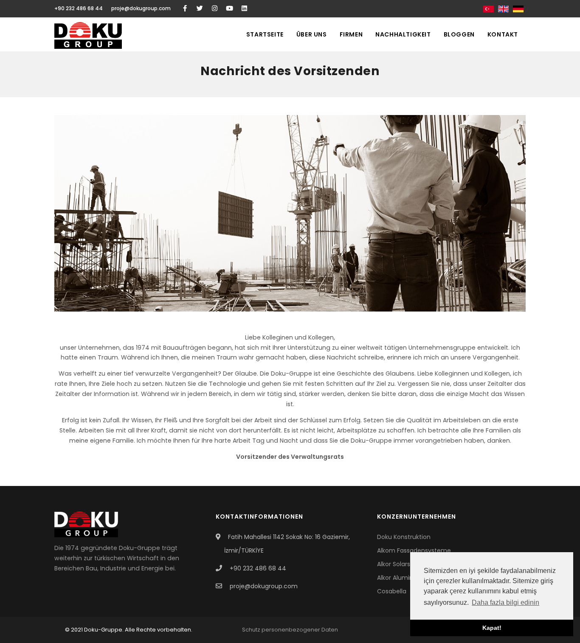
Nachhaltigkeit (403, 34)
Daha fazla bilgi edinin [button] (505, 602)
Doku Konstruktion (404, 537)
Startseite (265, 34)
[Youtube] (229, 8)
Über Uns (311, 34)
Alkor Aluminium (401, 577)
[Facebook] (184, 8)
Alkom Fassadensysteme (414, 550)
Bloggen (459, 34)
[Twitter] (199, 8)
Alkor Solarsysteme (405, 564)
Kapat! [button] (491, 627)
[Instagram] (214, 8)
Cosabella (391, 591)
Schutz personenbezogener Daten (290, 630)
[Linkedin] (244, 8)
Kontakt (502, 34)
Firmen (351, 34)
